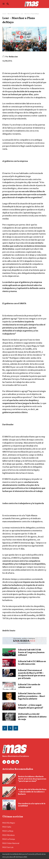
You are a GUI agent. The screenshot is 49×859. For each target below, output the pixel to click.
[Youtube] (17, 762)
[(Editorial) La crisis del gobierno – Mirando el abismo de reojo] (9, 717)
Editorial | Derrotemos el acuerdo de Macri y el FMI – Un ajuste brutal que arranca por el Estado (31, 674)
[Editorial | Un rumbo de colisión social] (9, 686)
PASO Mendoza (8, 835)
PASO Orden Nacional (10, 843)
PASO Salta (6, 827)
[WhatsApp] (15, 728)
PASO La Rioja (7, 831)
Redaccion (13, 57)
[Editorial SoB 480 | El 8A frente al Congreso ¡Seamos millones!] (9, 652)
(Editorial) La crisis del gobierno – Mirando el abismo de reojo (32, 716)
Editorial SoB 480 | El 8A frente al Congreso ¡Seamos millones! (31, 652)
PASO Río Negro (8, 823)
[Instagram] (8, 762)
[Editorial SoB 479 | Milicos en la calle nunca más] (9, 663)
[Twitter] (10, 728)
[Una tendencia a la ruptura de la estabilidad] (9, 805)
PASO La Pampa (8, 839)
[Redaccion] (3, 56)
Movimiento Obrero (13, 14)
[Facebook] (4, 728)
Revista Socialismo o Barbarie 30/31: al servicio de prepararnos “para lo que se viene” (32, 778)
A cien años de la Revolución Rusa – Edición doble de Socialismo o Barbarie (32, 791)
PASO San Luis (7, 847)
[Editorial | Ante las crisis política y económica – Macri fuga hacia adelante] (9, 696)
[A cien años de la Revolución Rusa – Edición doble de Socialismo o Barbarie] (9, 792)
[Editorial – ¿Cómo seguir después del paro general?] (9, 706)
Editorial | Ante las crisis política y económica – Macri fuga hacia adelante (31, 696)
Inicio (4, 14)
